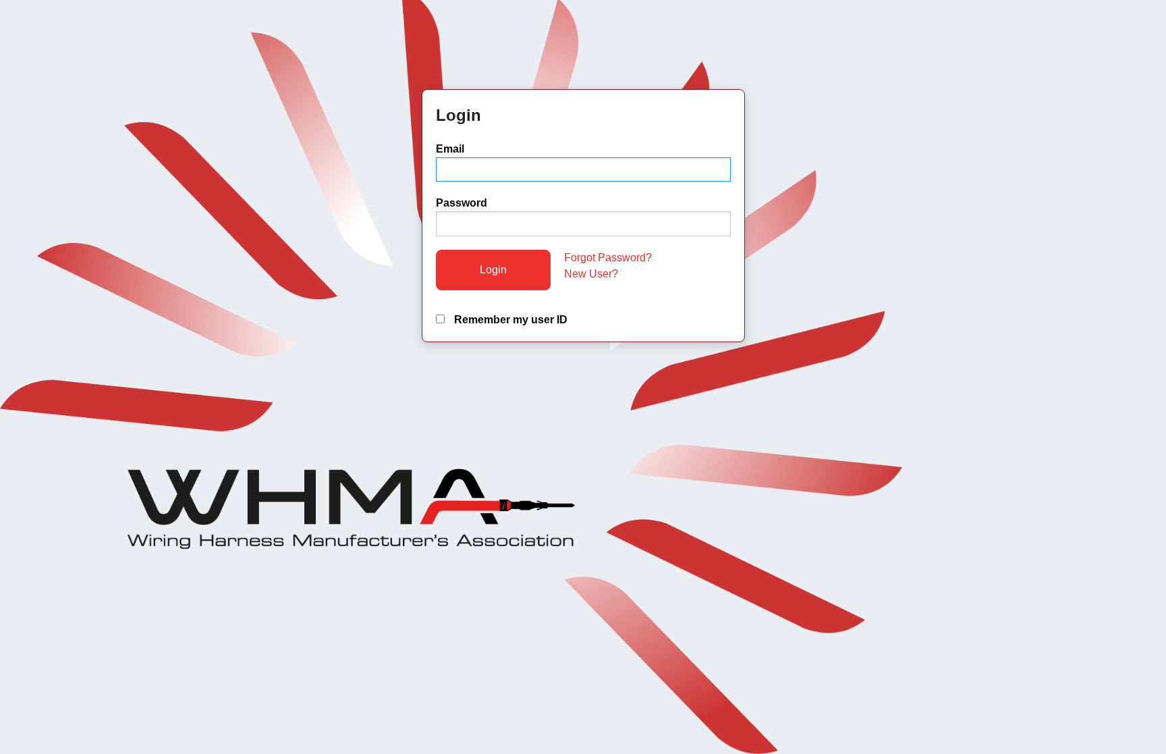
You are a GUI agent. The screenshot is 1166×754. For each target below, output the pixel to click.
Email (450, 149)
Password (461, 203)
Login (493, 269)
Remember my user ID (509, 319)
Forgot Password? (608, 257)
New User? (591, 273)
